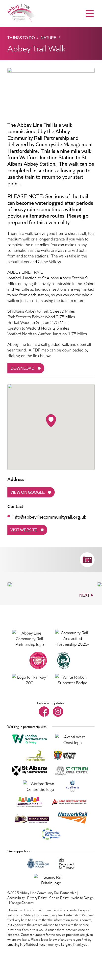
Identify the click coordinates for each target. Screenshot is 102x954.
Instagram (58, 711)
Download (22, 368)
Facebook (44, 711)
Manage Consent (21, 902)
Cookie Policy (59, 897)
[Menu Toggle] (90, 13)
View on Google (27, 492)
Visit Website (23, 529)
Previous (22, 595)
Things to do (21, 37)
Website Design (82, 897)
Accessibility (16, 897)
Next (84, 595)
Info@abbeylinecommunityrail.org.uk (49, 516)
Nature (48, 37)
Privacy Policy (37, 897)
